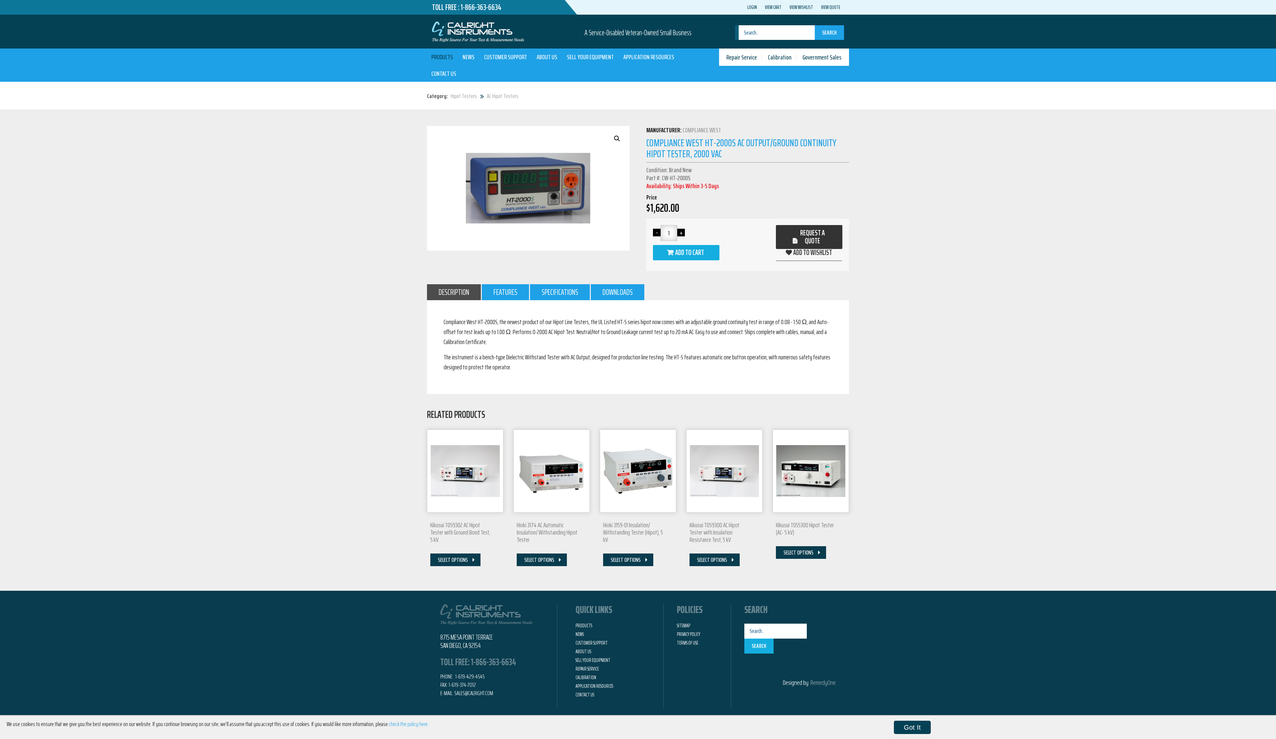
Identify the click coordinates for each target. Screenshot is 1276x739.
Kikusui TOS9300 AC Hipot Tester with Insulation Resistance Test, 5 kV (715, 532)
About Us (547, 57)
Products (442, 57)
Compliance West (702, 130)
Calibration (780, 57)
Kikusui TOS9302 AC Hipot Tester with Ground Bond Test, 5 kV (460, 532)
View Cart (773, 7)
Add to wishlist (812, 252)
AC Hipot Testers (502, 96)
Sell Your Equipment (590, 57)
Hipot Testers (464, 96)
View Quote (830, 7)
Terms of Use (687, 643)
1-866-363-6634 (481, 7)
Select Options (453, 559)
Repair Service (741, 57)
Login (752, 7)
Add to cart (689, 252)
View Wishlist (801, 7)
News (469, 57)
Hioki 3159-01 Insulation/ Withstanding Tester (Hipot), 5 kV (633, 532)
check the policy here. (409, 724)
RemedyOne (823, 682)
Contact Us (443, 73)
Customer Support (505, 57)
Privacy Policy (688, 634)
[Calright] (478, 31)
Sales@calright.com (473, 693)
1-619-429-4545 (469, 676)
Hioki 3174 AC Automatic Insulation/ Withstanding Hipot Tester (547, 532)
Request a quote (812, 237)
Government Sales (821, 57)
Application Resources (648, 57)
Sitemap (683, 626)
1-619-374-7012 (462, 684)
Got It (912, 727)
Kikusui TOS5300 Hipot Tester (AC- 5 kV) (805, 529)
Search (829, 32)
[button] (617, 139)
